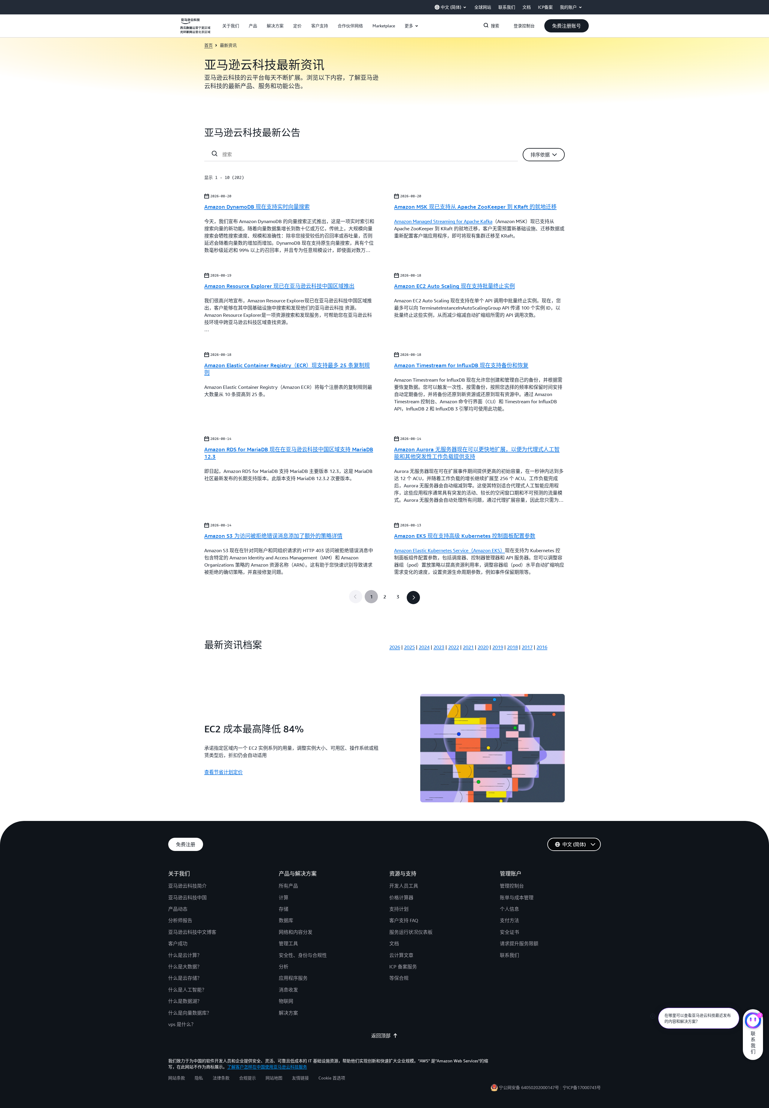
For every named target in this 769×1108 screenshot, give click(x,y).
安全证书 (509, 932)
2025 (409, 647)
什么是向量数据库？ (189, 1013)
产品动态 (177, 909)
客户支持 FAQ (403, 920)
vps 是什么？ (182, 1024)
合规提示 (247, 1077)
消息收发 (288, 990)
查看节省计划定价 (223, 772)
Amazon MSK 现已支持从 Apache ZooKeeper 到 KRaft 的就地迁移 (475, 206)
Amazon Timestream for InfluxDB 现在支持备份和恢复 (461, 365)
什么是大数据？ (185, 967)
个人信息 (509, 909)
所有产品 (288, 886)
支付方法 (509, 920)
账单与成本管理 (516, 898)
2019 (497, 647)
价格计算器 (401, 898)
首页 (208, 45)
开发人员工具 (403, 886)
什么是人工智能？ (187, 990)
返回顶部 (381, 1036)
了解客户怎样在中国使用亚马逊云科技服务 (267, 1066)
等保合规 (399, 978)
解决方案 (288, 1013)
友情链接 (300, 1077)
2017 (527, 647)
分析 (283, 967)
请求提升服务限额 (519, 943)
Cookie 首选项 (331, 1077)
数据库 (286, 920)
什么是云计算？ (185, 955)
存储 (283, 909)
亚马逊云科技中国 (187, 898)
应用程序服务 (293, 978)
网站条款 (176, 1077)
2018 (512, 647)
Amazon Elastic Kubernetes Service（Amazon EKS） (449, 550)
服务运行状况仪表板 (411, 932)
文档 (394, 943)
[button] (230, 25)
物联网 (286, 1001)
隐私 (199, 1077)
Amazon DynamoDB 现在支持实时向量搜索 (257, 206)
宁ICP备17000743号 (582, 1087)
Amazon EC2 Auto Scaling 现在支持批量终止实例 (454, 286)
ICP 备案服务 (403, 967)
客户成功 (177, 943)
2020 (483, 647)
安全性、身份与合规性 (303, 955)
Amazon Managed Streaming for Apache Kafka (443, 221)
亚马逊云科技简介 (187, 886)
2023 (438, 647)
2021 (468, 647)
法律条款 (221, 1077)
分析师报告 (180, 920)
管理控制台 (512, 886)
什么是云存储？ (185, 978)
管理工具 (288, 943)
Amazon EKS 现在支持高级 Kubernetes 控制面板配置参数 (464, 535)
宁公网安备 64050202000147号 (529, 1087)
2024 (424, 647)
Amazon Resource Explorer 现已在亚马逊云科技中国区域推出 (279, 286)
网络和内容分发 (295, 932)
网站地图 (274, 1077)
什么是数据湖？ (185, 1001)
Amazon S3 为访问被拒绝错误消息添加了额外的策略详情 (273, 535)
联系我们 (509, 955)
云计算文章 (401, 955)
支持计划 (399, 909)
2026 (394, 647)
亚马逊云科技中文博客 (192, 932)
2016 (541, 647)
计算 (283, 898)
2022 (453, 647)
